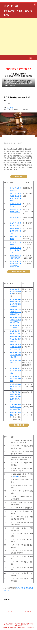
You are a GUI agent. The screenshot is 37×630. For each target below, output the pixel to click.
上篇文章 (9, 611)
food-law (7, 600)
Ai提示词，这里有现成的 (27, 627)
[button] (30, 58)
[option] (18, 76)
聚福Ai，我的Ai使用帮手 (10, 627)
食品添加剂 (16, 476)
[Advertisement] (18, 36)
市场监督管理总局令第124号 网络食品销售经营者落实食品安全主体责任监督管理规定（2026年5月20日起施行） (18, 83)
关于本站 (17, 624)
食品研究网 (11, 6)
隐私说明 (24, 624)
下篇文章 (28, 611)
